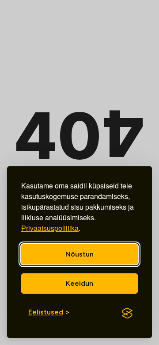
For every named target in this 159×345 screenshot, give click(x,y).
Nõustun (79, 254)
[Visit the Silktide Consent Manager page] (127, 313)
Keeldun (79, 283)
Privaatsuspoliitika (50, 228)
